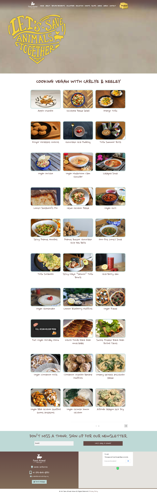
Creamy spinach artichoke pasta (110, 376)
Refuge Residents (58, 6)
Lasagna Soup (110, 173)
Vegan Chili (110, 208)
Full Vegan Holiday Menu (45, 340)
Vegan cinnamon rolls (45, 375)
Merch (105, 6)
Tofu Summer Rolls (110, 142)
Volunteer (70, 6)
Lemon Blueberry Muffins (78, 309)
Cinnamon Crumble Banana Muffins (78, 376)
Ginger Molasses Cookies (45, 142)
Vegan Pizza (110, 309)
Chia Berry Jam (110, 274)
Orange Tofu (110, 111)
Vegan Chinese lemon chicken (78, 411)
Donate (124, 6)
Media (100, 6)
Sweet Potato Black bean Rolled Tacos (110, 342)
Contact (113, 6)
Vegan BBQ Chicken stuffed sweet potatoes (46, 411)
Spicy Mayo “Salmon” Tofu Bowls (78, 276)
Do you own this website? (110, 461)
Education (79, 6)
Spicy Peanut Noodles (45, 239)
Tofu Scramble (46, 274)
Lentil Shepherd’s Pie (46, 208)
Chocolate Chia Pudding (77, 142)
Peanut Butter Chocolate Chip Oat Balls (78, 241)
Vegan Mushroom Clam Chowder (78, 175)
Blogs (94, 6)
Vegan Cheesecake (45, 309)
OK (128, 461)
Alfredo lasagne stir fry (110, 409)
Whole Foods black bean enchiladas (78, 342)
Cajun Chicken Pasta (78, 208)
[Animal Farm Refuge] (32, 8)
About (48, 6)
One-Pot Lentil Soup (110, 239)
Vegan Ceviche (45, 173)
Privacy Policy (93, 491)
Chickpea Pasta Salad (78, 111)
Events (87, 6)
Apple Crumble (45, 111)
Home (42, 6)
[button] (117, 468)
